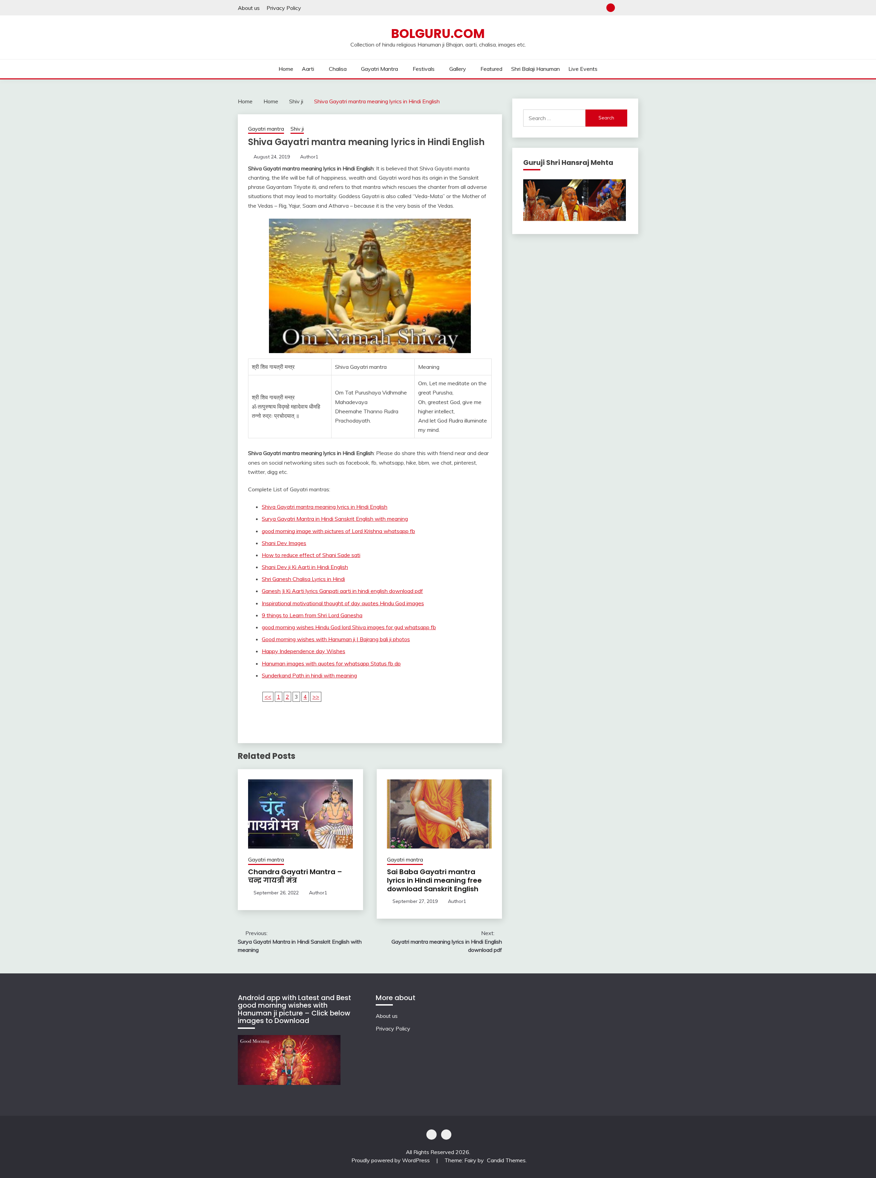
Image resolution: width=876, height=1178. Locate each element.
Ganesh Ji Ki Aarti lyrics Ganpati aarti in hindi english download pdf (342, 590)
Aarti (308, 68)
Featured (491, 68)
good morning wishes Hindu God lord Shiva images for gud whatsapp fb (349, 627)
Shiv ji (297, 129)
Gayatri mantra (379, 68)
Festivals (424, 68)
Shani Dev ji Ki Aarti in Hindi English (305, 567)
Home (286, 68)
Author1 (309, 157)
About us (249, 7)
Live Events (582, 68)
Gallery (457, 68)
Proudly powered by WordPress (391, 1160)
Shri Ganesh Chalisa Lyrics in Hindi (303, 578)
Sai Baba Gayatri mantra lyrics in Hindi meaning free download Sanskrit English (434, 880)
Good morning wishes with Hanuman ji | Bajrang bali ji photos (336, 639)
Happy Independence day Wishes (303, 651)
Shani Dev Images (284, 543)
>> (315, 696)
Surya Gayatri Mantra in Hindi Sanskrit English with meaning (335, 518)
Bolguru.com (438, 33)
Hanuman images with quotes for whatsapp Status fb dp (331, 663)
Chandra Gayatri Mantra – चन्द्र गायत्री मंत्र (295, 876)
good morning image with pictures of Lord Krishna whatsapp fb (338, 531)
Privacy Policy (284, 7)
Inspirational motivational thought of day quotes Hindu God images (343, 603)
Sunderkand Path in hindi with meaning (309, 675)
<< (268, 696)
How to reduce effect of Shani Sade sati (311, 555)
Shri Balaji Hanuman (535, 68)
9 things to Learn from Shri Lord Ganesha (312, 615)
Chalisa (338, 68)
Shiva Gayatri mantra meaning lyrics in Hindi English (324, 506)
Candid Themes (506, 1160)
